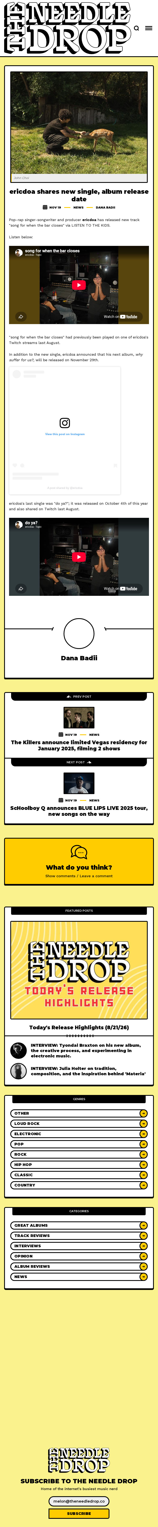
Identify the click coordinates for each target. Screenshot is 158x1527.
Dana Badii (105, 207)
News (78, 207)
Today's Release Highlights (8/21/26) (79, 1028)
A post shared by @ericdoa (64, 488)
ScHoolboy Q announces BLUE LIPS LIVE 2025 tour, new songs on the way (79, 811)
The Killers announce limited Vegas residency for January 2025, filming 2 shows (79, 745)
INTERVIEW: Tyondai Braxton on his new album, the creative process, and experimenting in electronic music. (86, 1050)
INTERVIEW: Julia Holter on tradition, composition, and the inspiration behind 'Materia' (88, 1071)
